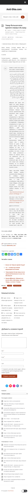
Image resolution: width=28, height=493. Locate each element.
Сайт (2, 363)
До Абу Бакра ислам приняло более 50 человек (20, 308)
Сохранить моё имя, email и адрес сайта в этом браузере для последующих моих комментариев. (13, 370)
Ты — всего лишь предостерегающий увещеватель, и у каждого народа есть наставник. (6, 317)
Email (3, 357)
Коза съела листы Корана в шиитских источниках (19, 315)
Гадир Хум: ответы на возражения (12, 401)
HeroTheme (11, 490)
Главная (13, 488)
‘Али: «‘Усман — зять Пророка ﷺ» (11, 418)
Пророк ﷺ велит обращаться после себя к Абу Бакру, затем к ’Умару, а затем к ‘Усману (15, 280)
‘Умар (5, 287)
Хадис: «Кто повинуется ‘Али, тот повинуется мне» (19, 300)
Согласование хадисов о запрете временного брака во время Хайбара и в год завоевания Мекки (15, 414)
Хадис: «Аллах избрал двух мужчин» (12, 433)
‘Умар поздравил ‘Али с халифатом (12, 421)
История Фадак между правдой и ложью (13, 474)
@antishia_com (11, 245)
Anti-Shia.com (14, 9)
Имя (2, 351)
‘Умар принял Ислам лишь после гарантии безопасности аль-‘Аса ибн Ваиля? (15, 273)
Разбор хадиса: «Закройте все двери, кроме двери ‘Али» (6, 308)
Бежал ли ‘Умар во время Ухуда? (15, 265)
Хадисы (9, 30)
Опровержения (17, 285)
